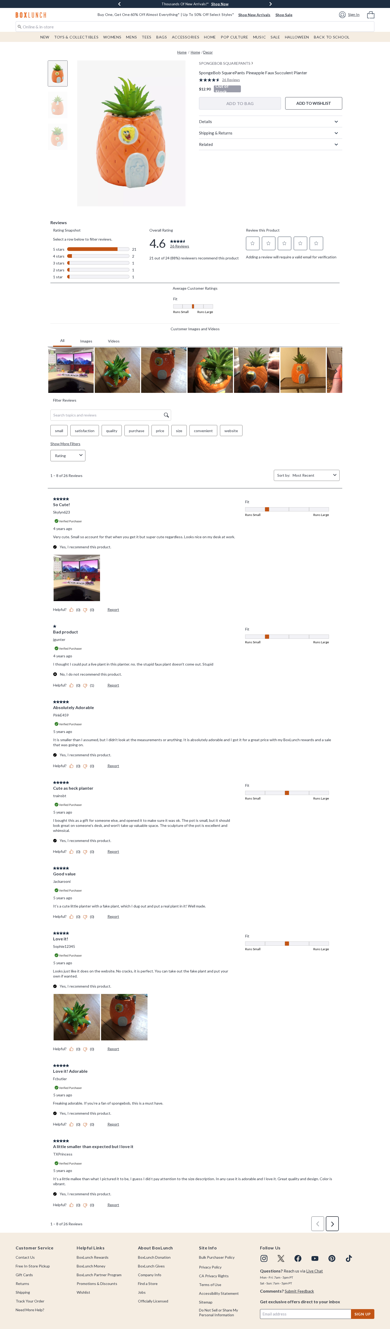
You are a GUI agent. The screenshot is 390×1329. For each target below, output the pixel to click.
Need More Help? (30, 1310)
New (44, 37)
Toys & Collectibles (76, 37)
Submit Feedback (299, 1291)
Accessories (186, 37)
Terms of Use (210, 1284)
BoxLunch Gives (151, 1266)
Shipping (23, 1292)
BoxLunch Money (91, 1266)
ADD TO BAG (240, 103)
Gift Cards (24, 1274)
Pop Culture (234, 37)
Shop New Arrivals (254, 14)
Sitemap (206, 1302)
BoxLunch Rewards (93, 1257)
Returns (22, 1283)
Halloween (297, 37)
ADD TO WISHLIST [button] (313, 103)
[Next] (271, 4)
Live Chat (314, 1271)
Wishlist (83, 1292)
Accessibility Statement (219, 1293)
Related (206, 144)
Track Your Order (30, 1301)
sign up (362, 1314)
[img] (264, 1258)
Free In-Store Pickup (33, 1266)
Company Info (149, 1274)
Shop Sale (283, 14)
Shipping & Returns (215, 133)
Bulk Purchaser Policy (217, 1257)
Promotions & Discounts (97, 1283)
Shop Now (219, 4)
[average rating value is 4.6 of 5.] (210, 80)
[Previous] (119, 4)
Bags (161, 37)
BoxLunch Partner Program (99, 1274)
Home (210, 37)
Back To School (332, 37)
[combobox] (195, 26)
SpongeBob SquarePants (224, 63)
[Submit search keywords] (20, 26)
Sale (275, 37)
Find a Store (148, 1283)
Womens (112, 37)
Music (259, 37)
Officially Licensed (153, 1301)
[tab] (60, 76)
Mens (131, 37)
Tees (146, 37)
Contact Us (25, 1257)
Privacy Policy (210, 1267)
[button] (350, 14)
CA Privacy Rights (214, 1276)
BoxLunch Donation (154, 1257)
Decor (208, 52)
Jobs (142, 1292)
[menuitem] (370, 14)
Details (205, 121)
